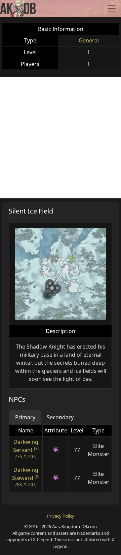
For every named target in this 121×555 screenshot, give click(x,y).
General (89, 40)
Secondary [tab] (60, 417)
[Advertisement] (60, 137)
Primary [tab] (25, 417)
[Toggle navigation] (111, 8)
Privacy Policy (60, 516)
